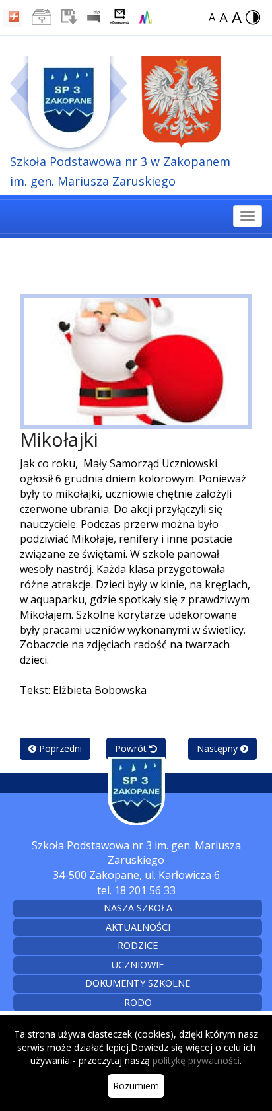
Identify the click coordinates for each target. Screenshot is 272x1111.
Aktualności (138, 927)
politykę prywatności (196, 1060)
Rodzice (138, 945)
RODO (138, 1002)
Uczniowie (138, 964)
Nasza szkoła (138, 907)
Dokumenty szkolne (137, 983)
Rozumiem (136, 1085)
